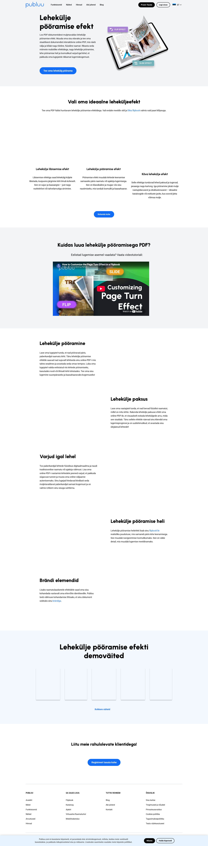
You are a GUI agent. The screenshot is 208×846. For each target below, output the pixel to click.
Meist (28, 805)
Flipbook (69, 800)
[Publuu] (35, 5)
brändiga (57, 601)
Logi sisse (163, 5)
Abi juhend (110, 805)
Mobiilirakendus (72, 819)
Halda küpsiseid (165, 841)
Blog (108, 800)
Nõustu (149, 841)
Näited (28, 814)
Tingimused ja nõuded (155, 805)
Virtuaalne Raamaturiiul (76, 814)
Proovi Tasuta (146, 5)
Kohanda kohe (104, 214)
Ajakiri (68, 809)
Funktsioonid (31, 809)
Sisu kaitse (150, 800)
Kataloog (70, 805)
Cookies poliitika (153, 814)
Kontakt (109, 809)
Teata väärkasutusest (155, 823)
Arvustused (30, 819)
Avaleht (29, 800)
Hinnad (29, 823)
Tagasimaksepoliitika (155, 819)
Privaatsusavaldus (154, 809)
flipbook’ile (154, 530)
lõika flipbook (133, 110)
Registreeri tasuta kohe (104, 762)
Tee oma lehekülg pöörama (58, 70)
